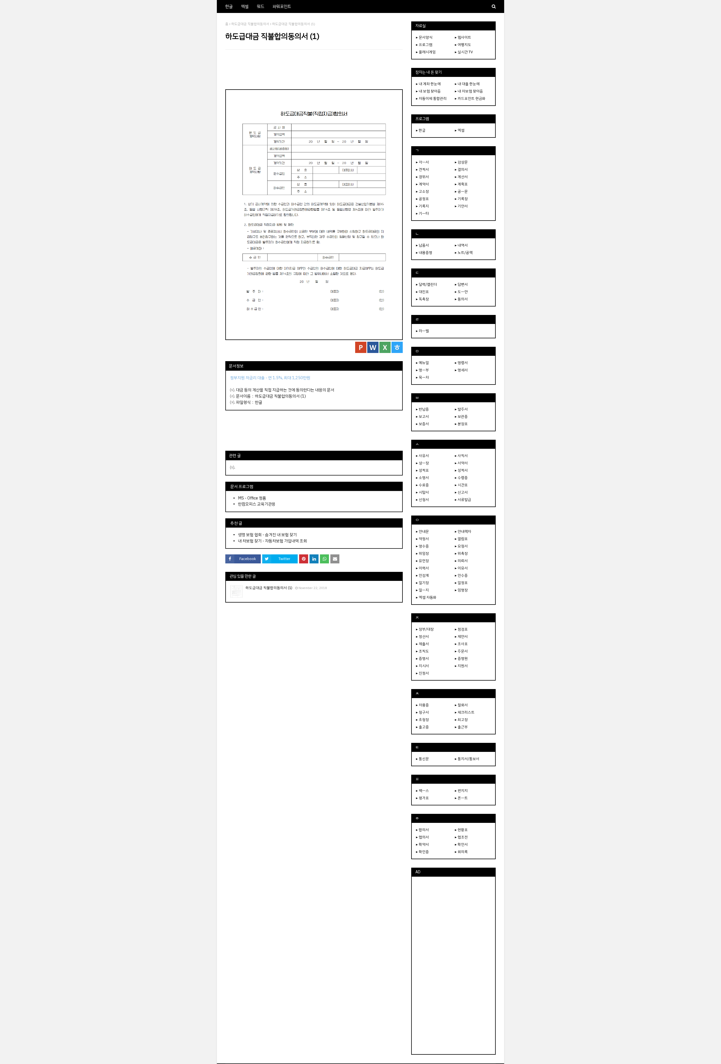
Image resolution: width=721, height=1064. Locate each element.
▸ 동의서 (461, 299)
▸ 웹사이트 (463, 37)
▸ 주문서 (461, 651)
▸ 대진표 (422, 291)
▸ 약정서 (422, 538)
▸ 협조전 (461, 837)
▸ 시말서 (422, 492)
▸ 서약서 (461, 463)
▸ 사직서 (461, 455)
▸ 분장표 (461, 424)
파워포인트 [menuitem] (282, 6)
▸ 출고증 (422, 727)
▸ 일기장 (422, 582)
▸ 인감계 (422, 575)
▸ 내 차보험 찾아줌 (469, 91)
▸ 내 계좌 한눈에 (428, 83)
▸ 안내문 (422, 531)
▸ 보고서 (422, 416)
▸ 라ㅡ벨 (422, 331)
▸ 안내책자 (463, 531)
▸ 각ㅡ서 (422, 162)
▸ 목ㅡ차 (422, 377)
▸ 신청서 (422, 499)
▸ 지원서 (461, 665)
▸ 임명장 (461, 590)
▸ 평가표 (422, 798)
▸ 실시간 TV (464, 52)
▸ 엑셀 (459, 130)
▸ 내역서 (461, 245)
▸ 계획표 (461, 184)
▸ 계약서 (422, 184)
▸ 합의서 (422, 829)
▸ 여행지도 (463, 44)
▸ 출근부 (461, 727)
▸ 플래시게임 (426, 52)
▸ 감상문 (461, 162)
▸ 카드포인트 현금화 (470, 98)
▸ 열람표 (461, 538)
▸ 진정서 (422, 673)
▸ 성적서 (461, 470)
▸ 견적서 (422, 169)
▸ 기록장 (461, 198)
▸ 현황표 (461, 829)
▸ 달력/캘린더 (426, 284)
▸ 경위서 (422, 176)
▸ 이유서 (461, 568)
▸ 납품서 (422, 245)
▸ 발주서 (461, 409)
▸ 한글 (421, 130)
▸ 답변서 (461, 284)
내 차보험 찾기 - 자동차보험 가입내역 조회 (272, 541)
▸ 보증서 (422, 424)
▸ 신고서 (461, 492)
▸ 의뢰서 (461, 560)
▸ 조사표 (461, 644)
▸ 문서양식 (424, 37)
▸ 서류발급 (463, 499)
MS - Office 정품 (252, 498)
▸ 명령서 (461, 362)
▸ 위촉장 (461, 553)
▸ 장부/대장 (425, 629)
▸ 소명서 (422, 477)
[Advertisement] (314, 69)
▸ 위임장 (422, 553)
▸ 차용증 (422, 705)
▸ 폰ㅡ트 (461, 798)
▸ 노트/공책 (464, 252)
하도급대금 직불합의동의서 (250, 23)
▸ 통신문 (422, 758)
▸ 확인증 (422, 851)
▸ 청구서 (422, 712)
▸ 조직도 (422, 651)
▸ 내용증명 (424, 252)
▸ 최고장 (461, 719)
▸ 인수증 (461, 575)
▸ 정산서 (422, 636)
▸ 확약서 (422, 844)
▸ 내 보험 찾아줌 (428, 91)
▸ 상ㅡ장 (422, 463)
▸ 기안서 (461, 206)
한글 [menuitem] (229, 6)
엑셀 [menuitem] (244, 6)
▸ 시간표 (461, 485)
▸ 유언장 (422, 560)
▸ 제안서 (461, 636)
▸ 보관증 (461, 416)
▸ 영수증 (422, 546)
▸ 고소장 (422, 191)
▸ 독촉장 (422, 299)
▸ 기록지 (422, 206)
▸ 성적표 (422, 470)
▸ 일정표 (461, 582)
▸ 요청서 (461, 546)
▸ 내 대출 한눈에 (467, 83)
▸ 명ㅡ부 (422, 370)
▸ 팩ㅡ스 (422, 790)
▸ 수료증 (422, 485)
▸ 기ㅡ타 (422, 213)
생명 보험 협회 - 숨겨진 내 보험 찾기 (267, 535)
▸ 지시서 (422, 665)
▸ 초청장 (422, 719)
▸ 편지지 (461, 790)
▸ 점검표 (461, 629)
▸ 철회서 (461, 705)
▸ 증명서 (422, 658)
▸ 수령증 (461, 477)
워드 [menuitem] (260, 6)
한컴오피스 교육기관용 (256, 504)
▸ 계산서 (461, 176)
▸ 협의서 (422, 837)
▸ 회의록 (461, 851)
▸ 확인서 (461, 844)
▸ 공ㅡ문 (461, 191)
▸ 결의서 (461, 169)
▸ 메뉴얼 (422, 362)
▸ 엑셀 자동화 (426, 597)
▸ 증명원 (461, 658)
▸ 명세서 (461, 370)
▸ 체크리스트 (465, 712)
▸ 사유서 (422, 455)
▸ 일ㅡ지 (422, 590)
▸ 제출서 (422, 644)
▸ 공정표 (422, 198)
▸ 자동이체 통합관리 (431, 98)
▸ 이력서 (422, 568)
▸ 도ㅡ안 (461, 291)
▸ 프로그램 (424, 44)
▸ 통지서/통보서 (467, 758)
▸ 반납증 (422, 409)
